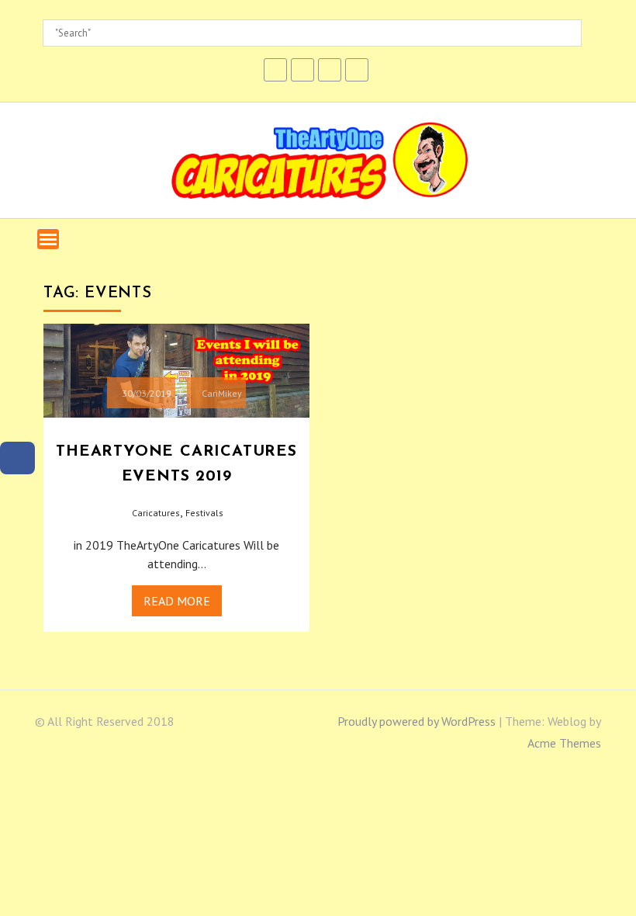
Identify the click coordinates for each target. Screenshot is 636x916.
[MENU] (48, 239)
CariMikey (222, 393)
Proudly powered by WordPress (416, 721)
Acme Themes (564, 743)
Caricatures (156, 513)
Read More (176, 601)
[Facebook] (17, 458)
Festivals (204, 513)
